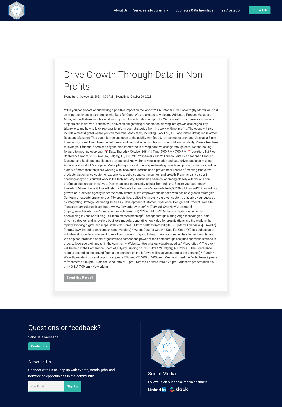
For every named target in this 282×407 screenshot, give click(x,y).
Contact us (259, 10)
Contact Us (39, 346)
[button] (151, 10)
